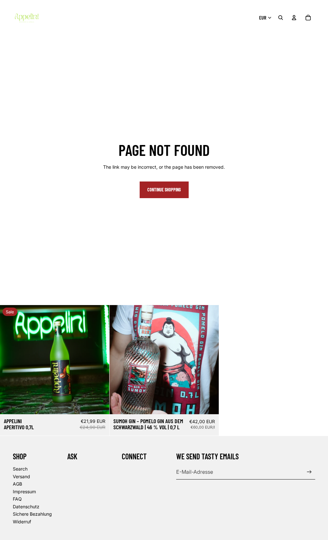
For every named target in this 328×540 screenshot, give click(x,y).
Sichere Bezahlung (32, 514)
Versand (21, 476)
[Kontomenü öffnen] (294, 18)
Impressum (24, 491)
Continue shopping (164, 189)
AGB (17, 484)
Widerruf (22, 521)
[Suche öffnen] (281, 18)
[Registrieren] (309, 472)
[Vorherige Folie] (119, 359)
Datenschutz (26, 506)
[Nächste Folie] (208, 359)
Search (20, 468)
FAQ (17, 499)
